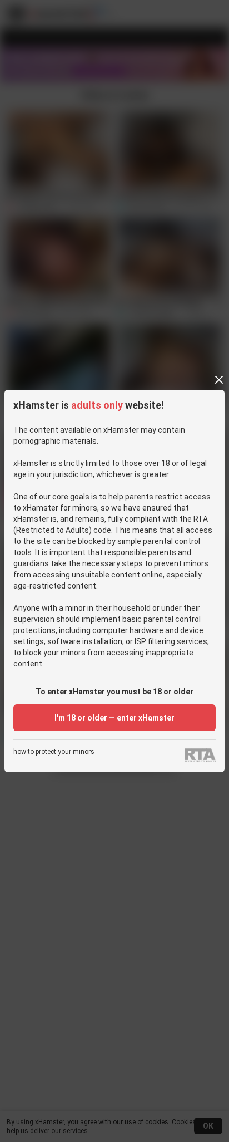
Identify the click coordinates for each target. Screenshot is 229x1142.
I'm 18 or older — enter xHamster (114, 717)
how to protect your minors (53, 752)
